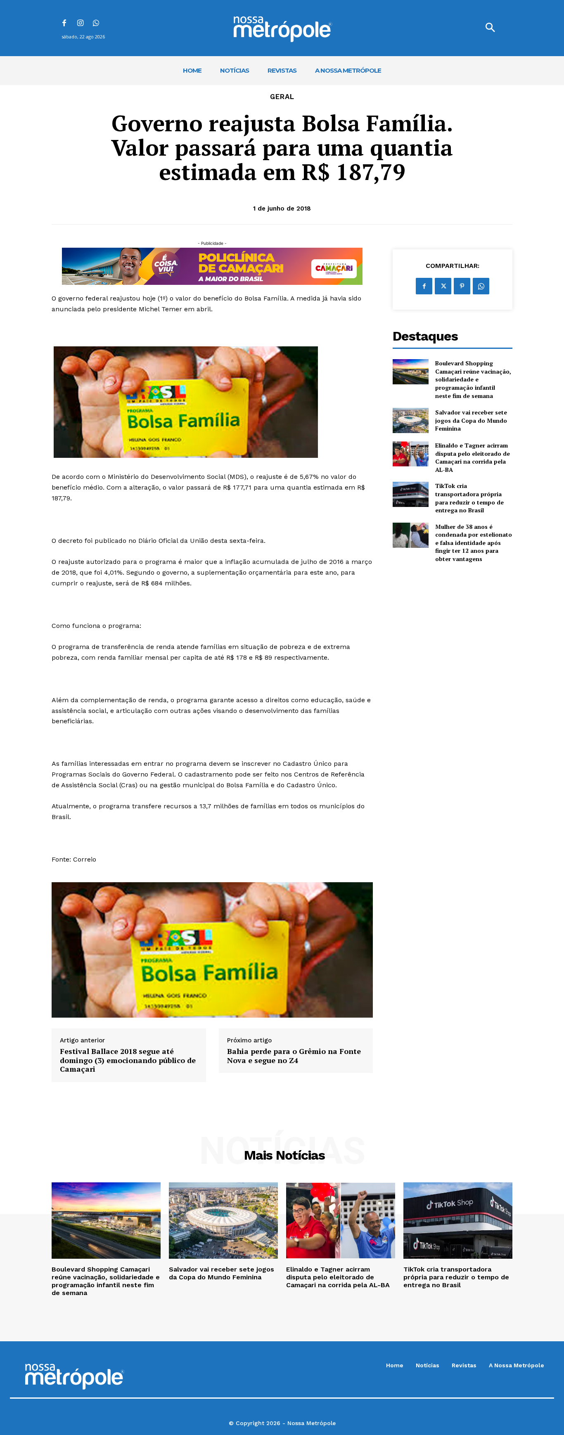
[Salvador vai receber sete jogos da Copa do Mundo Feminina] (411, 420)
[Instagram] (80, 24)
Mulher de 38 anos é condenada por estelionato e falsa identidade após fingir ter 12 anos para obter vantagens (473, 543)
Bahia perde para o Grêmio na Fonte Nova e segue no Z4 (294, 1056)
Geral (282, 96)
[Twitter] (443, 286)
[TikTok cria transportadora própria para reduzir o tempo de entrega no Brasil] (411, 494)
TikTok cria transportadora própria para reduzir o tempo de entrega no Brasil (469, 498)
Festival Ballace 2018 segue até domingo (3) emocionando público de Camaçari (128, 1060)
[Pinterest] (462, 286)
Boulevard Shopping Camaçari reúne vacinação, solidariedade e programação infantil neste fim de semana (473, 379)
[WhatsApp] (96, 24)
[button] (490, 28)
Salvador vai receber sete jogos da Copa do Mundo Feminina (471, 420)
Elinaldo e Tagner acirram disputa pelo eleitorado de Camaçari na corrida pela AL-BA (472, 457)
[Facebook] (64, 24)
